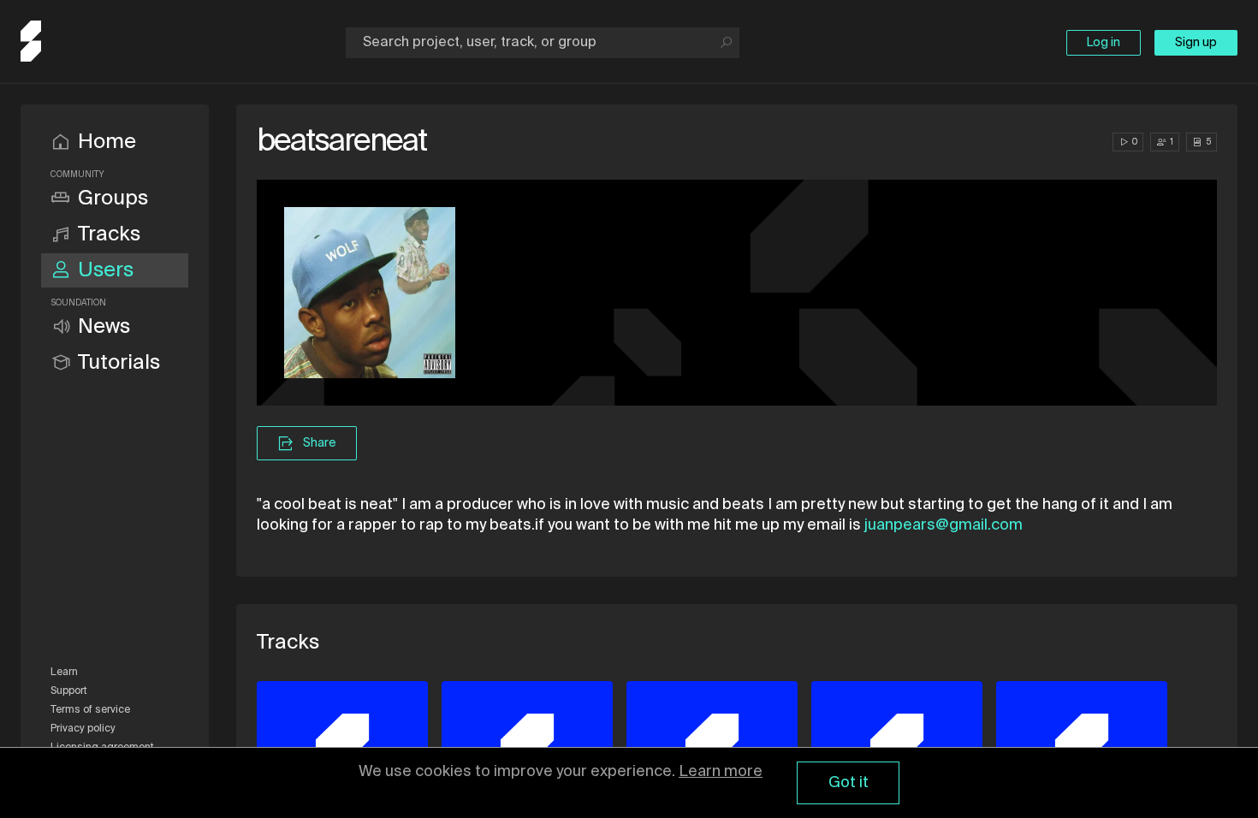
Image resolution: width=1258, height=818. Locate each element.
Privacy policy (83, 729)
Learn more (721, 771)
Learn (64, 672)
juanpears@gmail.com (943, 525)
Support (68, 691)
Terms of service (90, 710)
